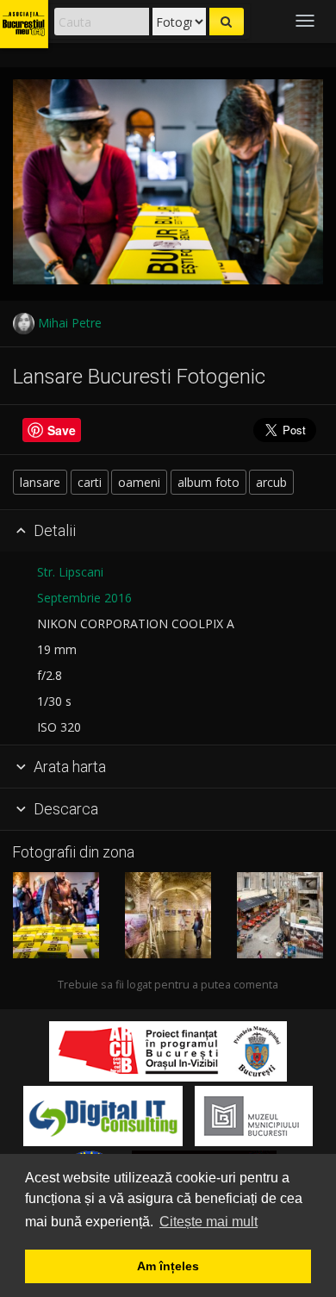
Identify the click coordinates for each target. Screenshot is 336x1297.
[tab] (168, 531)
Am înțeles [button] (168, 1266)
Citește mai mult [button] (208, 1221)
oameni (139, 482)
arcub (271, 482)
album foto (208, 482)
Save (61, 430)
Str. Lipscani (70, 572)
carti (90, 482)
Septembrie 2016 (84, 597)
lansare (40, 482)
